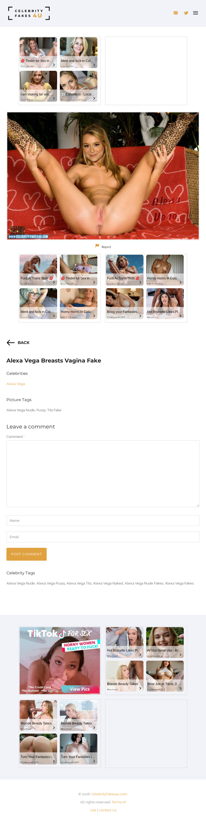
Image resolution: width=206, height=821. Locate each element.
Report (106, 247)
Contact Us (107, 810)
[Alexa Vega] (103, 176)
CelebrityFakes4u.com (109, 794)
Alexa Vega (15, 384)
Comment (15, 437)
